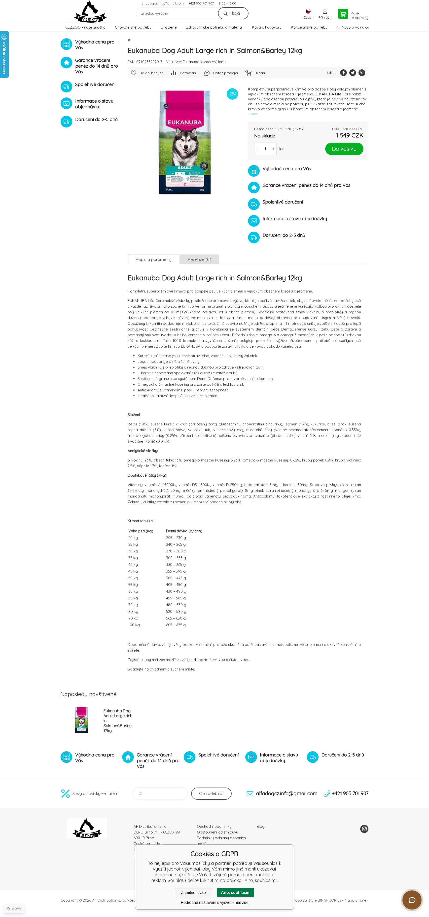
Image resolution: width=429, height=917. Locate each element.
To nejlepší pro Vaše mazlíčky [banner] (90, 11)
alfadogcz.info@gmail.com (163, 3)
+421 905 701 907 (201, 3)
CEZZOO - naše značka (85, 27)
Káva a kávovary (267, 27)
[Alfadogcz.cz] (129, 39)
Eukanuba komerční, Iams (204, 61)
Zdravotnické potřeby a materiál (214, 27)
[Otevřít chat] (412, 900)
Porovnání (188, 73)
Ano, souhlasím (235, 892)
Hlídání (260, 73)
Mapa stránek (356, 900)
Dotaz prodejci (225, 73)
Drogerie (169, 27)
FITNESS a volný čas (354, 27)
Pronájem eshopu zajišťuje (294, 900)
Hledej (235, 13)
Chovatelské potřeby (133, 27)
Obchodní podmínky (214, 826)
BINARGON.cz (329, 900)
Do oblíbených (151, 73)
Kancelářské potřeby (309, 27)
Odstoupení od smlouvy (217, 832)
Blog (260, 826)
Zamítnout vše (193, 892)
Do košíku (344, 148)
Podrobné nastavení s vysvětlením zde (215, 902)
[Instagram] (364, 829)
